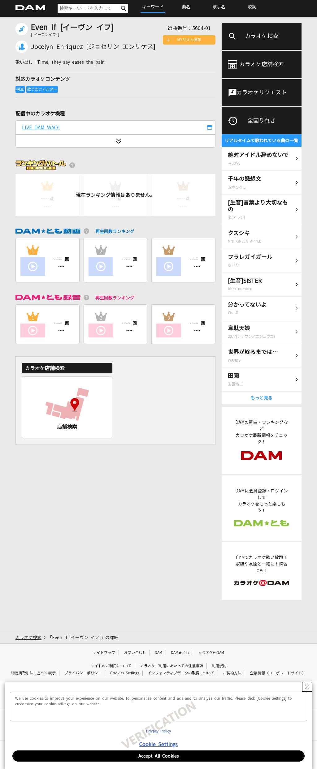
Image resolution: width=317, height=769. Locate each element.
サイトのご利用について (111, 666)
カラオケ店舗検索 (261, 64)
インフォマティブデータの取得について (181, 673)
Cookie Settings (158, 744)
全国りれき (262, 120)
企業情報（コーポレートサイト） (278, 673)
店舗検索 (67, 426)
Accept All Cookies (158, 756)
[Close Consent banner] (307, 687)
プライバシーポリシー (83, 673)
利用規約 (219, 666)
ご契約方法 (232, 673)
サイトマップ (104, 653)
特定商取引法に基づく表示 (33, 673)
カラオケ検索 (261, 36)
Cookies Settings (124, 673)
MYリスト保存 (189, 40)
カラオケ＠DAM (211, 653)
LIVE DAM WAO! (41, 127)
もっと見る (261, 398)
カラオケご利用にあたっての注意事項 (171, 666)
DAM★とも (180, 653)
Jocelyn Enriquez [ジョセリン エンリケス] (93, 47)
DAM (158, 653)
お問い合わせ (135, 653)
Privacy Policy (158, 731)
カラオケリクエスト (262, 92)
